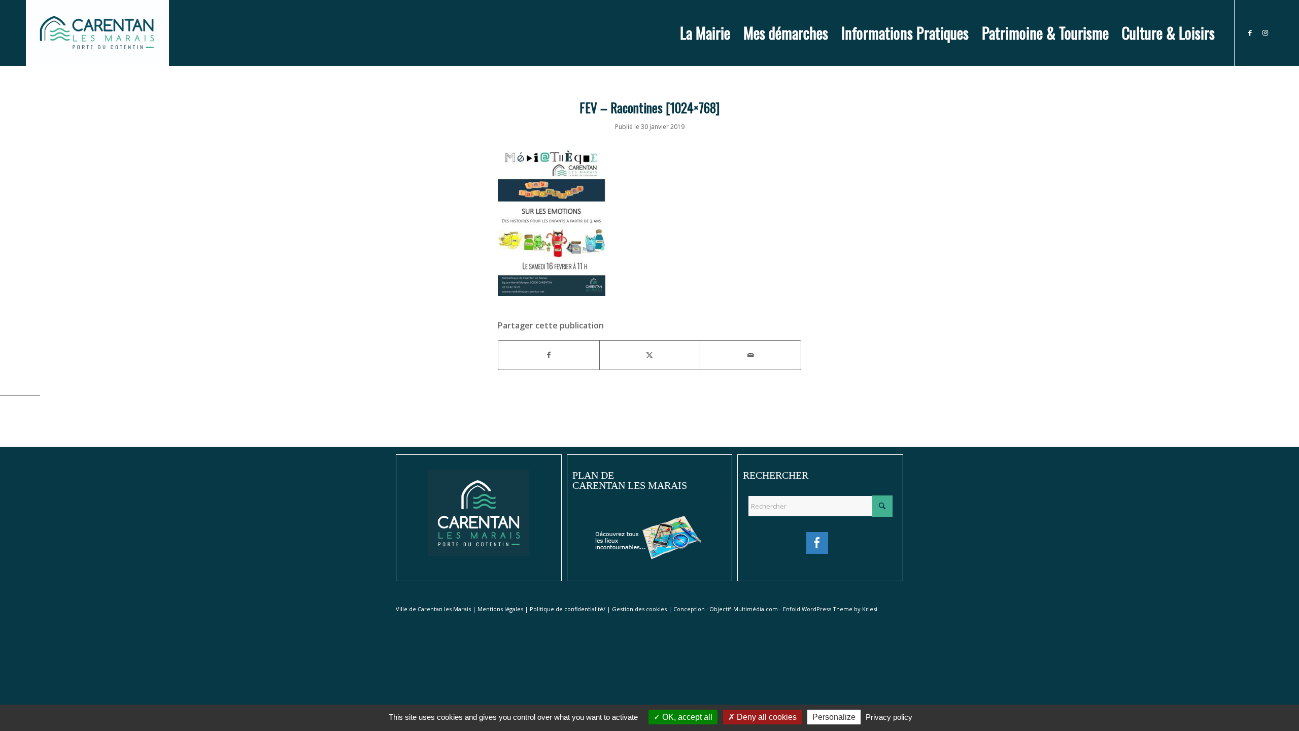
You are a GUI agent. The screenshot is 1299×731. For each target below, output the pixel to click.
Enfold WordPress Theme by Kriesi (830, 609)
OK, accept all (686, 717)
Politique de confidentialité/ (567, 609)
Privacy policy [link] (889, 717)
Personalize (834, 717)
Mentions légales (500, 609)
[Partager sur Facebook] (548, 355)
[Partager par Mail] (750, 355)
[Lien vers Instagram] (1265, 32)
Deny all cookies (766, 717)
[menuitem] (705, 33)
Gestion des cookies (639, 609)
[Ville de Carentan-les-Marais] (97, 33)
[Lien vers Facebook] (1250, 32)
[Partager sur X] (650, 355)
